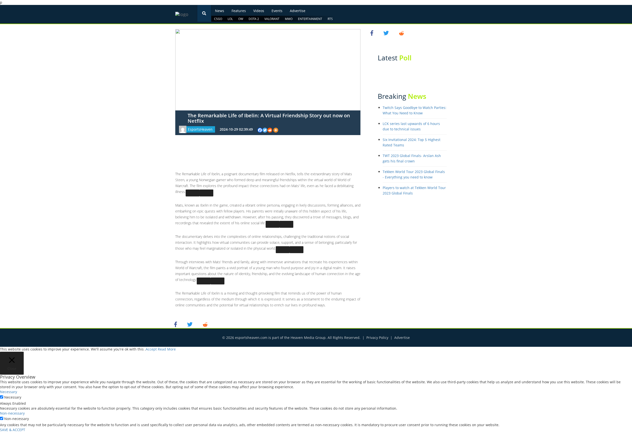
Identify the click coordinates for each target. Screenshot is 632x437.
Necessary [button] (8, 391)
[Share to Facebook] (176, 324)
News (219, 10)
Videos (258, 10)
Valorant (271, 19)
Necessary (12, 397)
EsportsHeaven (200, 129)
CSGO (218, 19)
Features (239, 10)
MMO (289, 19)
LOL (230, 19)
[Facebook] (259, 130)
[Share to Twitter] (190, 324)
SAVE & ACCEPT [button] (12, 429)
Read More (167, 349)
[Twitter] (264, 130)
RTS (330, 19)
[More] (275, 130)
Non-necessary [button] (12, 413)
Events (277, 10)
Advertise (297, 10)
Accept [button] (151, 349)
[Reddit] (269, 130)
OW (240, 19)
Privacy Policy (377, 337)
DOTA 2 (254, 19)
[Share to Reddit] (205, 324)
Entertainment (310, 19)
